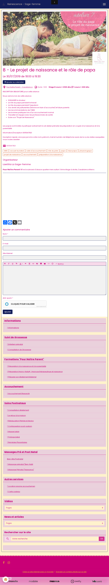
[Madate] (33, 581)
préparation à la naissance (50, 154)
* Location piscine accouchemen (21, 486)
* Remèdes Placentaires (17, 442)
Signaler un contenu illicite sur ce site (71, 572)
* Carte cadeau (13, 491)
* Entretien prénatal (15, 344)
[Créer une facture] (96, 581)
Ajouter (7, 311)
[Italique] (9, 263)
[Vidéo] (45, 263)
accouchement (29, 154)
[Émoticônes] (52, 263)
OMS (6, 151)
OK (101, 538)
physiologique (85, 151)
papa (63, 151)
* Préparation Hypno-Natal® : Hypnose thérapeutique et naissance (35, 371)
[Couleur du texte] (21, 263)
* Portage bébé (13, 437)
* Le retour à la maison (16, 415)
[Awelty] (75, 581)
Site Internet (7, 253)
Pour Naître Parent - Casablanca (19, 87)
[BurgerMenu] (104, 4)
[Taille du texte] (16, 263)
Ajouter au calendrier (15, 82)
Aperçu (60, 264)
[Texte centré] (29, 263)
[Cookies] (6, 579)
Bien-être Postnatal (15, 459)
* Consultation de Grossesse (19, 349)
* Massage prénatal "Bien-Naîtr (20, 464)
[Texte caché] (37, 263)
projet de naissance (12, 154)
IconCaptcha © (41, 306)
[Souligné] (13, 263)
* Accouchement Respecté (18, 393)
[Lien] (33, 263)
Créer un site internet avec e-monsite (38, 572)
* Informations (13, 328)
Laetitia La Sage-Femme (17, 164)
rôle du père (53, 151)
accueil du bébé (17, 151)
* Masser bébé (13, 431)
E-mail (5, 243)
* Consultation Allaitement (18, 410)
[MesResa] (54, 581)
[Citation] (26, 263)
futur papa (72, 151)
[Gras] (5, 263)
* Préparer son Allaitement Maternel (21, 377)
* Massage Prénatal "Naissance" (20, 469)
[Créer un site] (12, 581)
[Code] (49, 263)
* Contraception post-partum (19, 426)
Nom (5, 234)
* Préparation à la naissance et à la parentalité (26, 366)
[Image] (41, 263)
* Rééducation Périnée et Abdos (20, 421)
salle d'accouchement (36, 151)
